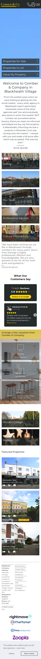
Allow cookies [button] (29, 653)
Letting (7, 182)
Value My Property (14, 74)
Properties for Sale (14, 61)
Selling (7, 163)
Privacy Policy (20, 566)
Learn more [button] (20, 648)
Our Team (9, 200)
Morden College (13, 422)
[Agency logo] (10, 11)
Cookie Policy (20, 569)
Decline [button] (11, 653)
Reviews (8, 440)
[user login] (33, 5)
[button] (20, 370)
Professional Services (16, 218)
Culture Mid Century (15, 236)
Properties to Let (13, 67)
